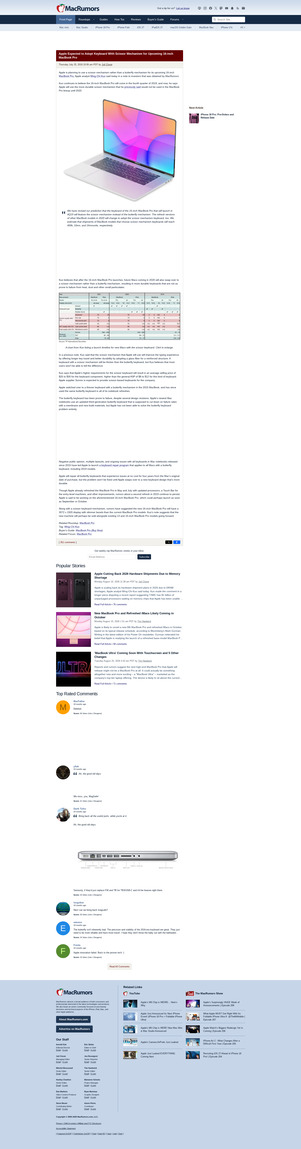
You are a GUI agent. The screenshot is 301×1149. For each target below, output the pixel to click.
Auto (109, 1134)
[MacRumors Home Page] (78, 8)
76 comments (120, 604)
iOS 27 (140, 27)
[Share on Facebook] (176, 542)
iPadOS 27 (157, 27)
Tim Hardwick (144, 621)
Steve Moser (61, 1103)
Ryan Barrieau (90, 1091)
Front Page (65, 19)
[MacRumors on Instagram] (205, 8)
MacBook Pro (66, 76)
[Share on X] (168, 542)
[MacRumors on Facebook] (210, 8)
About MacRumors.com (73, 1019)
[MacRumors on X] (215, 8)
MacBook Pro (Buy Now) (89, 530)
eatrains (78, 922)
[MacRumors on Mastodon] (221, 8)
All (242, 27)
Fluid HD (101, 1134)
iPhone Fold (123, 27)
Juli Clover (107, 64)
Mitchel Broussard (64, 1068)
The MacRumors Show (209, 993)
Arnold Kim (61, 1044)
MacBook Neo (206, 27)
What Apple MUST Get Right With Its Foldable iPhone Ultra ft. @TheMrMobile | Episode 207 (224, 1016)
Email (58, 1050)
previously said (132, 87)
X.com (65, 1050)
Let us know (183, 8)
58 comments (120, 644)
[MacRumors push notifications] (232, 8)
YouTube (134, 993)
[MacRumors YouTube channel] (226, 8)
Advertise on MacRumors (74, 1028)
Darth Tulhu (80, 808)
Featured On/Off (64, 1134)
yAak (76, 766)
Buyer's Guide (156, 19)
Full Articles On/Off (82, 1134)
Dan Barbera (61, 1091)
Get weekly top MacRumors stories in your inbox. (119, 551)
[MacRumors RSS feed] (238, 8)
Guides (104, 19)
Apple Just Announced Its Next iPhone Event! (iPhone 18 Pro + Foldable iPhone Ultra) (161, 1016)
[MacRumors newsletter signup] (243, 8)
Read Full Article (102, 604)
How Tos (119, 19)
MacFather (79, 701)
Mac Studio (82, 27)
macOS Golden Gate (180, 27)
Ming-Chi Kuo (97, 76)
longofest (79, 902)
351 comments (67, 542)
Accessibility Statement (66, 1128)
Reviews (136, 19)
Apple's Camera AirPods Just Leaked (159, 1042)
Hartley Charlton (63, 1080)
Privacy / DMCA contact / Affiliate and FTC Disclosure (78, 1123)
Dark (120, 1134)
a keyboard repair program (114, 465)
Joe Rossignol (91, 1056)
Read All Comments (120, 966)
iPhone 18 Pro (102, 27)
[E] (63, 934)
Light (115, 1134)
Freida (77, 945)
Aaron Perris (90, 1103)
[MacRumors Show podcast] (199, 8)
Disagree (97, 713)
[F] (63, 957)
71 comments (120, 683)
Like (90, 713)
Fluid (94, 1134)
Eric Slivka (89, 1044)
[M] (63, 713)
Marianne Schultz (92, 1080)
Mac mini (64, 27)
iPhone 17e (226, 27)
